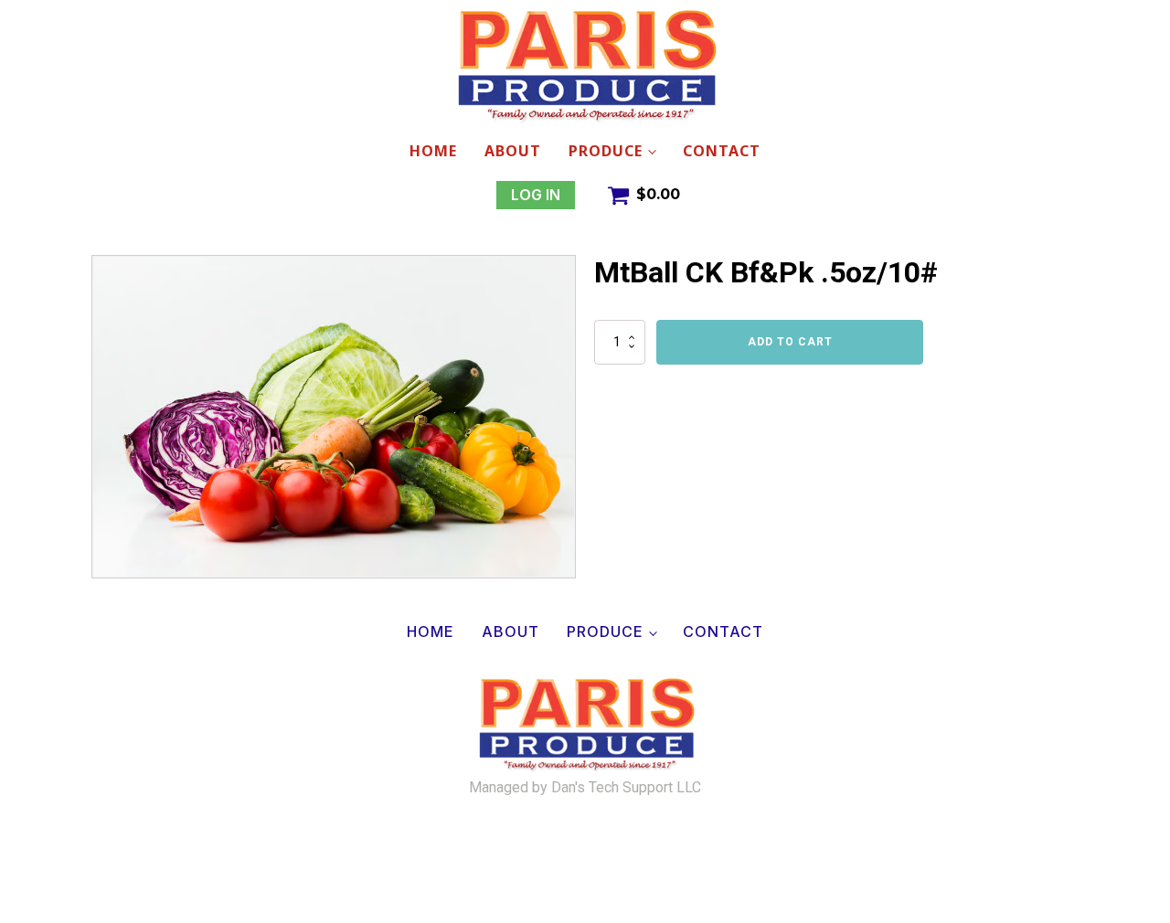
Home (433, 151)
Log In (535, 195)
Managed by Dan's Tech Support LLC (585, 788)
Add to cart (790, 341)
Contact (721, 151)
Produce (606, 151)
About (512, 151)
